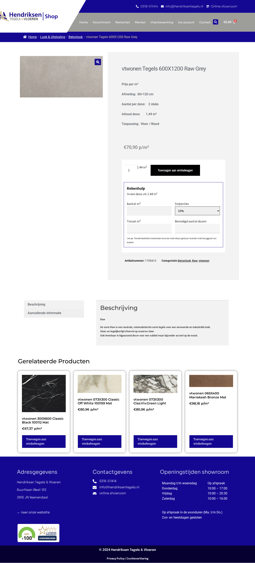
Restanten (122, 22)
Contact (205, 22)
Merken (140, 22)
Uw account (186, 22)
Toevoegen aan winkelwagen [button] (36, 441)
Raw (194, 260)
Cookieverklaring (137, 558)
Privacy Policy (116, 558)
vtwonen (204, 260)
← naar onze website (33, 512)
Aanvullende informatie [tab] (44, 313)
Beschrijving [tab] (36, 304)
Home (32, 37)
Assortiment (102, 22)
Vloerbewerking (161, 22)
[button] (215, 22)
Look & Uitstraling (52, 37)
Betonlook (76, 37)
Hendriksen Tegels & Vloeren (133, 550)
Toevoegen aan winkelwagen (175, 170)
